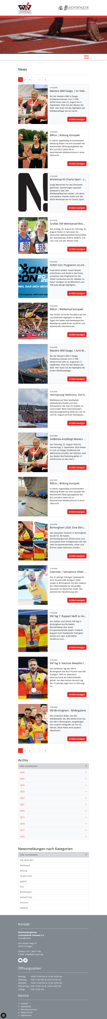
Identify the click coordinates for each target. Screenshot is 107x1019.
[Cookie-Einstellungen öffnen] (3, 1015)
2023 (22, 791)
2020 (22, 810)
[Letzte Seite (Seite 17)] (45, 79)
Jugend (23, 881)
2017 (22, 830)
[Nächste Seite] (39, 79)
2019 (22, 817)
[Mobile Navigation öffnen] (86, 56)
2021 (22, 804)
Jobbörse (24, 907)
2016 (22, 836)
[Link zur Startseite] (24, 7)
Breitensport (26, 892)
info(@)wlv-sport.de (34, 954)
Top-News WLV (27, 860)
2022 (22, 798)
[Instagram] (25, 960)
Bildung (23, 870)
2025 (22, 778)
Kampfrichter (26, 897)
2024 (22, 785)
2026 (22, 772)
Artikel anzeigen (77, 119)
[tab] (53, 772)
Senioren (24, 902)
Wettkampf (25, 865)
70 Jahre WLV (26, 876)
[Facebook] (20, 960)
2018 (22, 823)
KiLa (22, 886)
